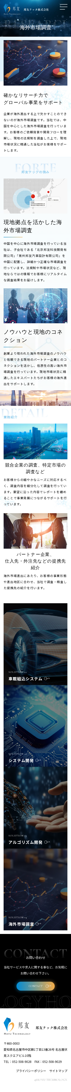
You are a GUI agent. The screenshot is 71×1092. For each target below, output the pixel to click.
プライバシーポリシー (31, 1070)
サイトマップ (58, 1070)
